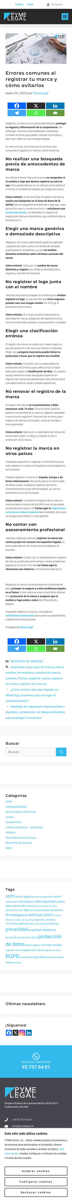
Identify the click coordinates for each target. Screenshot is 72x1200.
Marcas (9, 920)
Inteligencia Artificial (25, 915)
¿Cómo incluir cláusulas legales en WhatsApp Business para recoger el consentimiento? (32, 695)
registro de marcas (33, 684)
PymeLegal (26, 627)
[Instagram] (22, 1033)
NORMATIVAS (13, 822)
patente (11, 678)
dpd (26, 910)
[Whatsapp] (36, 113)
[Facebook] (17, 106)
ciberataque (11, 902)
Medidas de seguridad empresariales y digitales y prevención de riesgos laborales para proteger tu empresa (35, 712)
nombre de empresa (20, 672)
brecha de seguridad (42, 897)
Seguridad (38, 957)
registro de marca (33, 950)
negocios (39, 919)
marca (59, 667)
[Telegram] (17, 113)
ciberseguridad (45, 901)
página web (39, 945)
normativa (50, 919)
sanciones (26, 957)
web (8, 962)
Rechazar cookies (36, 1192)
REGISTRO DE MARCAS (27, 661)
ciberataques (26, 901)
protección (12, 937)
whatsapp (16, 962)
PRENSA (10, 832)
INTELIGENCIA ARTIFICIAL (21, 812)
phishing (54, 923)
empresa (46, 910)
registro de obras (52, 950)
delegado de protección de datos (42, 906)
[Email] (55, 113)
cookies (60, 901)
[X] (36, 106)
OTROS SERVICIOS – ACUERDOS (24, 827)
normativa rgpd (14, 923)
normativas (29, 923)
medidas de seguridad (23, 920)
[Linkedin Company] (29, 1033)
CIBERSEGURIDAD (16, 806)
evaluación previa (16, 212)
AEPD (9, 801)
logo (29, 667)
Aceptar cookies (36, 1171)
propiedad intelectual (42, 930)
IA (7, 915)
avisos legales (23, 896)
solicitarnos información (20, 615)
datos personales (16, 906)
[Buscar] (61, 752)
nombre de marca (47, 672)
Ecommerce (35, 910)
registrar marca (39, 678)
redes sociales (54, 944)
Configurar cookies (35, 1181)
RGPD (9, 848)
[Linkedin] (55, 106)
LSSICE (10, 817)
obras (38, 924)
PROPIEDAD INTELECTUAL (21, 837)
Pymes (22, 678)
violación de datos (54, 957)
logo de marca (43, 667)
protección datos (28, 937)
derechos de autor (14, 910)
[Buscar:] (31, 752)
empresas (18, 667)
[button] (64, 16)
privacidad (17, 929)
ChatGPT (57, 897)
